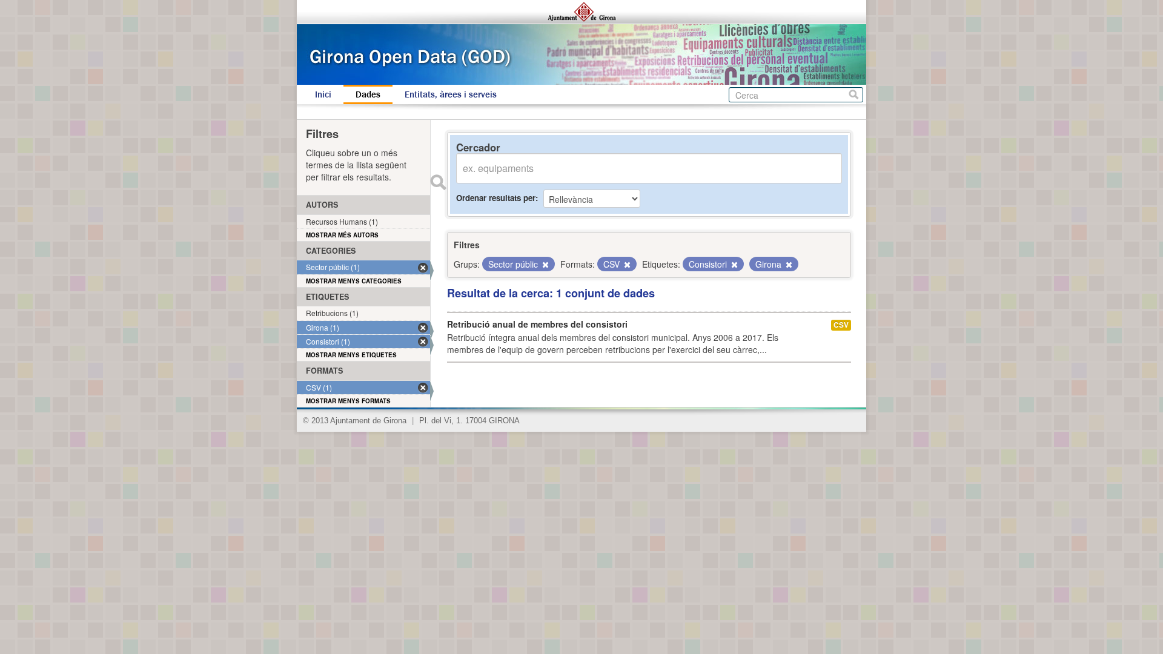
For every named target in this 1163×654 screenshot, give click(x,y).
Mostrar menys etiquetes (351, 355)
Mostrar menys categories (354, 281)
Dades (368, 94)
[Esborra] (544, 264)
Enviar (438, 182)
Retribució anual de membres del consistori (537, 324)
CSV (841, 325)
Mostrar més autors (342, 235)
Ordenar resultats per (495, 197)
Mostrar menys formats (348, 401)
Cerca (854, 95)
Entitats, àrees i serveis (451, 94)
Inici (323, 94)
